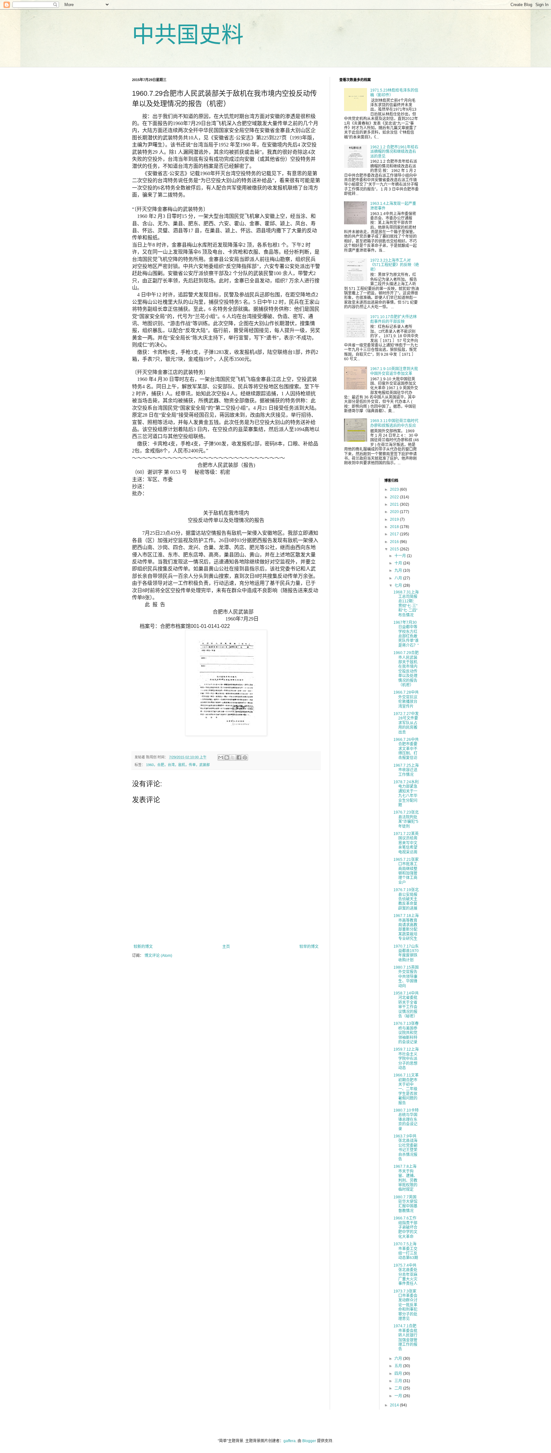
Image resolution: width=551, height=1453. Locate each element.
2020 (395, 512)
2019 (395, 519)
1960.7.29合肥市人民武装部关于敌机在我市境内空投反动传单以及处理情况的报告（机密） (406, 669)
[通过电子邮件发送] (220, 757)
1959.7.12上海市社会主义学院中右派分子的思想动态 (406, 1058)
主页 (226, 946)
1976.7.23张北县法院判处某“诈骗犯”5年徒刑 (406, 819)
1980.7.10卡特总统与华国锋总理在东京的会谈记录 (406, 1119)
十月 (398, 563)
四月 (398, 1373)
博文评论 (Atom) (158, 955)
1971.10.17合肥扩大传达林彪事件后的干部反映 (393, 319)
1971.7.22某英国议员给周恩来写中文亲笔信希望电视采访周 (406, 842)
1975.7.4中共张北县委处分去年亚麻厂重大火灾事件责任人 (405, 1274)
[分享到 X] (233, 757)
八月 (398, 578)
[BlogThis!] (227, 757)
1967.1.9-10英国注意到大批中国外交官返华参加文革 (394, 371)
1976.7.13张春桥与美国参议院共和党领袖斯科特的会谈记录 (406, 1032)
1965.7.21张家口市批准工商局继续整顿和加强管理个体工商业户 (406, 871)
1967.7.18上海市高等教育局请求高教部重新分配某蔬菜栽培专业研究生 (406, 927)
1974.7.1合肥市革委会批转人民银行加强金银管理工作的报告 (405, 1337)
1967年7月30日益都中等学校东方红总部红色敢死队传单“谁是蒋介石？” (406, 634)
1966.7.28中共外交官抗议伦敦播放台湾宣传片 (406, 699)
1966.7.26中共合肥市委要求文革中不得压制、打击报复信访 (406, 748)
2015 (395, 549)
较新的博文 (143, 946)
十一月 (400, 556)
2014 (395, 1405)
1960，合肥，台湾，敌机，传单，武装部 (178, 765)
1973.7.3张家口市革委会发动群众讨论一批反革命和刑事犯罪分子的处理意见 (405, 1305)
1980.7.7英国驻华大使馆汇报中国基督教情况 (405, 1204)
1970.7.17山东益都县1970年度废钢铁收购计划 (406, 953)
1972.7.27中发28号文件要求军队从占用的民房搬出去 (406, 723)
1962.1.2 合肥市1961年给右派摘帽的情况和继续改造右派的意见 (394, 152)
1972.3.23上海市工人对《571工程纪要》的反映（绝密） (394, 265)
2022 (395, 497)
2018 (395, 527)
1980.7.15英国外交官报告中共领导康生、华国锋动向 (406, 976)
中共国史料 (188, 34)
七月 (398, 585)
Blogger (309, 1441)
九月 (398, 570)
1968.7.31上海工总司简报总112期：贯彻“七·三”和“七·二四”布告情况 (406, 603)
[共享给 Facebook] (239, 757)
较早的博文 (309, 946)
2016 (395, 542)
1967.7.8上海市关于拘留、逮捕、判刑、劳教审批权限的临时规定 (405, 1178)
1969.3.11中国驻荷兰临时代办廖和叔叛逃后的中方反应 (394, 423)
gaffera (289, 1441)
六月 (398, 1358)
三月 (398, 1381)
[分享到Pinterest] (245, 757)
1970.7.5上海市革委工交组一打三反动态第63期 (405, 1251)
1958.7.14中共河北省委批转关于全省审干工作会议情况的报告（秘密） (406, 1004)
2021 (395, 504)
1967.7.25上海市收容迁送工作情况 (406, 770)
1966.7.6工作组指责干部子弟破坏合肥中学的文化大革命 (405, 1227)
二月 (398, 1388)
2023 (395, 489)
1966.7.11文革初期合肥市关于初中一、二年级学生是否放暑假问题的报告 (406, 1089)
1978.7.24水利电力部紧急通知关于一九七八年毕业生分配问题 (406, 793)
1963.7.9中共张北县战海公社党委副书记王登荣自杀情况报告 (405, 1147)
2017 (395, 534)
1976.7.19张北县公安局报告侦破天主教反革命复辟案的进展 (406, 899)
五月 (398, 1366)
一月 (398, 1396)
